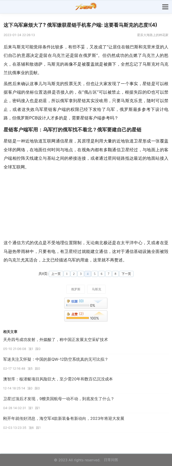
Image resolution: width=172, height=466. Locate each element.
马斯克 (96, 289)
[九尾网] (86, 7)
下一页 (126, 274)
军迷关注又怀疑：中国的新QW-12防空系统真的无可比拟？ (55, 359)
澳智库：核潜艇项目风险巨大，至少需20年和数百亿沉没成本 (58, 379)
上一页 (56, 274)
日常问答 (111, 459)
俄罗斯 (75, 289)
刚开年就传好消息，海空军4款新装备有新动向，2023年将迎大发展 (63, 418)
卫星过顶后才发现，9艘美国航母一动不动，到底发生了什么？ (58, 398)
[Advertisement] (88, 204)
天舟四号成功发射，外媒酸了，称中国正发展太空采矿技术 (55, 339)
